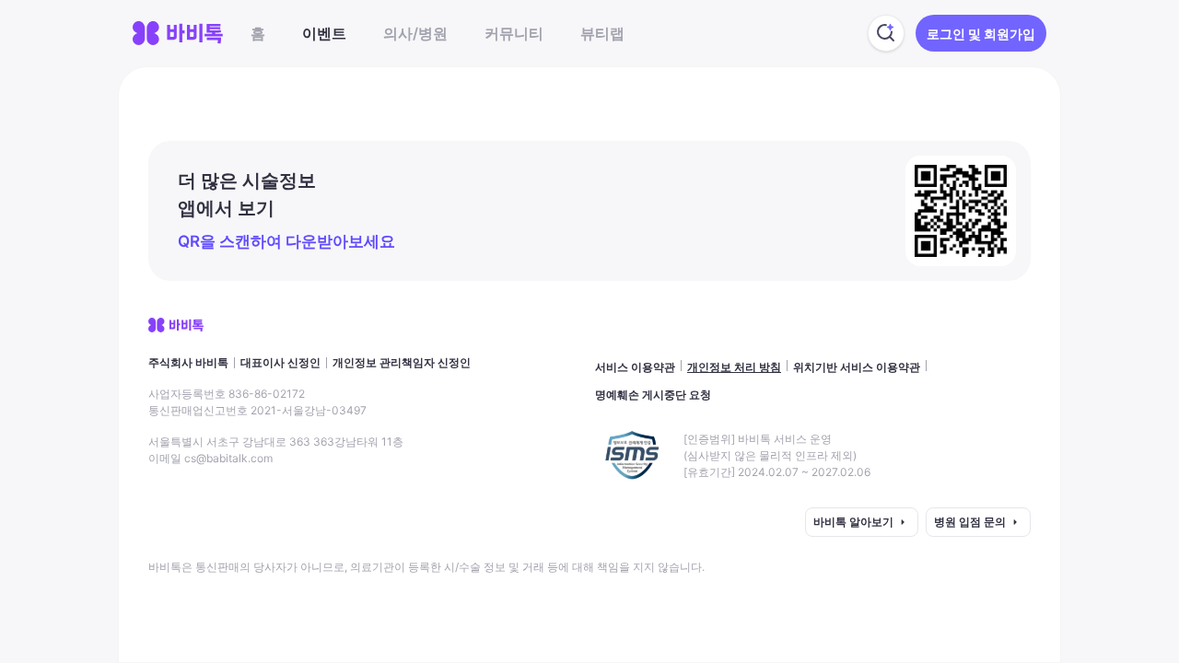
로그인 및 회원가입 (981, 33)
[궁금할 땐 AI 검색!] (886, 33)
